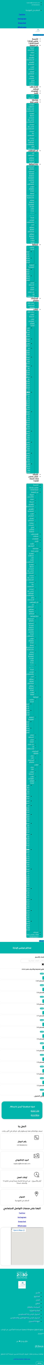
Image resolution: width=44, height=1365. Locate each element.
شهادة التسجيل (31, 77)
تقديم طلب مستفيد (34, 88)
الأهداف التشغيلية (31, 63)
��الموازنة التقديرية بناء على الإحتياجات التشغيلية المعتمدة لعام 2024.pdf (26, 400)
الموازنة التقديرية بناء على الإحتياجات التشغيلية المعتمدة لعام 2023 (27, 420)
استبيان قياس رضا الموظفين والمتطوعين (30, 141)
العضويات (34, 91)
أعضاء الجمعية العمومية (26, 272)
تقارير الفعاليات (31, 320)
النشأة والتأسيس (30, 49)
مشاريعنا (35, 100)
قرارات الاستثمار (31, 284)
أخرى (32, 225)
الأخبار (36, 93)
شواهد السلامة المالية (31, 236)
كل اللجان (31, 292)
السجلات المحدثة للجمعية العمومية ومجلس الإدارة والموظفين (30, 178)
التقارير (35, 309)
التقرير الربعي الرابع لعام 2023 (28, 468)
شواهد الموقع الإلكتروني (30, 229)
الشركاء (35, 474)
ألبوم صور (31, 98)
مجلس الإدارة (32, 248)
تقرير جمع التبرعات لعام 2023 (27, 332)
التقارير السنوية (31, 315)
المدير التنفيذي (31, 68)
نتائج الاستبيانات (31, 148)
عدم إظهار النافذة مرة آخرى (21, 1359)
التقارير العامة (32, 242)
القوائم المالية (32, 324)
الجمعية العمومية (31, 266)
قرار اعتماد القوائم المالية (28, 351)
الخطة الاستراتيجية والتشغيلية (30, 196)
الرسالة (32, 55)
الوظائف (31, 162)
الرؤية (32, 52)
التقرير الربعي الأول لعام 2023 (28, 435)
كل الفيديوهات (30, 295)
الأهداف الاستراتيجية (30, 59)
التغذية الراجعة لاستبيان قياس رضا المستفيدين (30, 118)
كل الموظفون (33, 151)
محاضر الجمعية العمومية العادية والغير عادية (31, 205)
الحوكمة (35, 245)
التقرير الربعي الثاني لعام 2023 (28, 446)
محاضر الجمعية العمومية (27, 278)
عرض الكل (30, 303)
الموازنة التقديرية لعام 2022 (27, 360)
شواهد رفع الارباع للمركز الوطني (27, 370)
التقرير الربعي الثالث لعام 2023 (28, 457)
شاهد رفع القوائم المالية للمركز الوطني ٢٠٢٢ (27, 383)
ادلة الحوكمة (33, 164)
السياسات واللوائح (31, 168)
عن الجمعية (34, 45)
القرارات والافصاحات (30, 221)
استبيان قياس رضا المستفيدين (30, 127)
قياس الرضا (34, 102)
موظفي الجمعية (31, 159)
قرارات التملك (32, 288)
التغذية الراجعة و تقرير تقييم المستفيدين (30, 108)
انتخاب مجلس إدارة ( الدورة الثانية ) (33, 479)
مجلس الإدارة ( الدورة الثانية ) (33, 42)
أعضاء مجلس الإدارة (27, 254)
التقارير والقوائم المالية (31, 189)
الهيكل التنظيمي (31, 73)
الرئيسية (35, 39)
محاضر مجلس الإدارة (32, 215)
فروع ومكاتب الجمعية (31, 83)
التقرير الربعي (28, 345)
